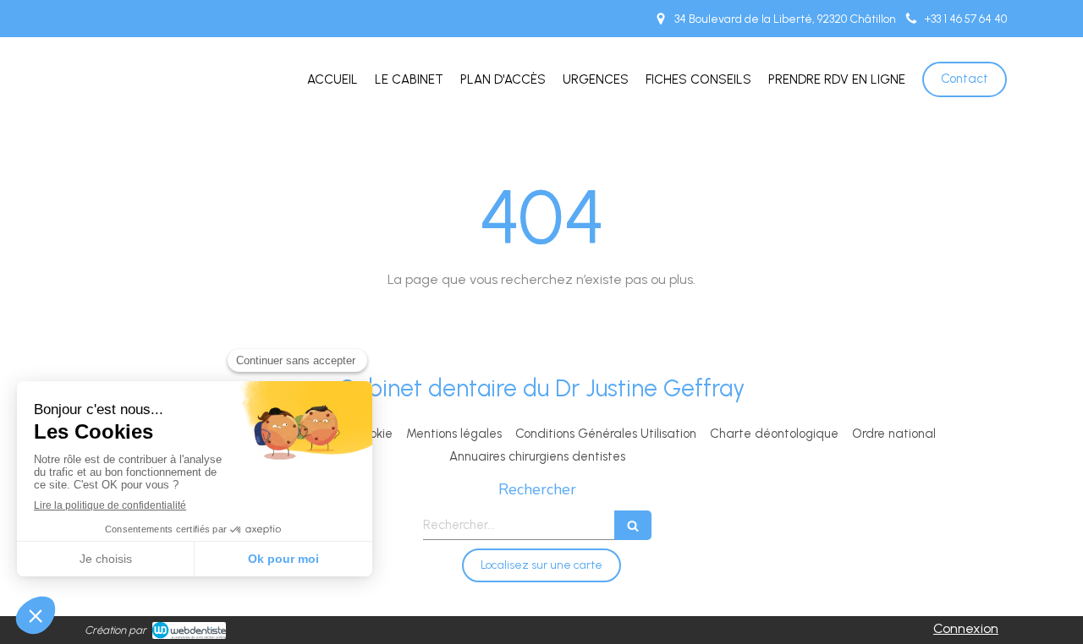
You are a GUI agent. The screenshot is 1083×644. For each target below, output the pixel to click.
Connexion (965, 628)
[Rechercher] (632, 525)
